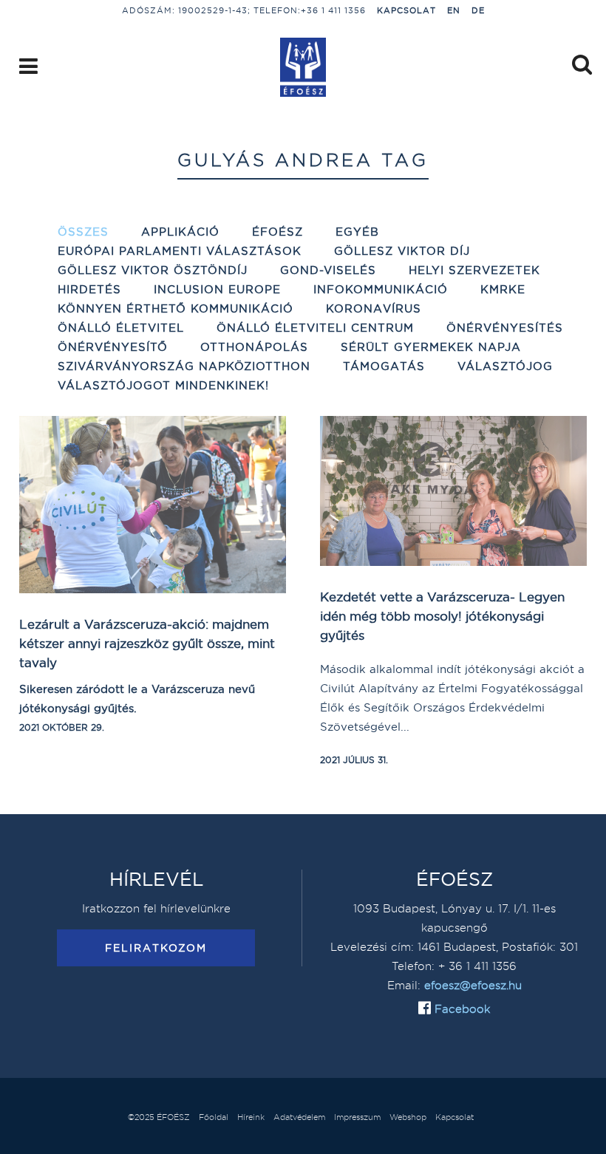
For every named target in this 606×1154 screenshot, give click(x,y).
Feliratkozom (156, 948)
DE (478, 10)
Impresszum (357, 1117)
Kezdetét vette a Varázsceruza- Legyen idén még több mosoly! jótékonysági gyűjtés (442, 616)
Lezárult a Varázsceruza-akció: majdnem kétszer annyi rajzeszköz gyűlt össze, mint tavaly (147, 643)
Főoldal (213, 1117)
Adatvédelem (299, 1117)
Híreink (251, 1117)
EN (453, 10)
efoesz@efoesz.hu (473, 985)
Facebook (460, 1009)
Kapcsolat (406, 10)
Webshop (407, 1117)
